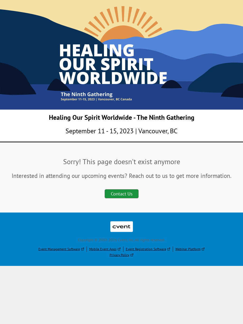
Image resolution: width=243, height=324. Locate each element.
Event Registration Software (146, 249)
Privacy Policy (119, 255)
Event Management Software (59, 249)
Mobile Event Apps (103, 249)
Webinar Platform (188, 249)
